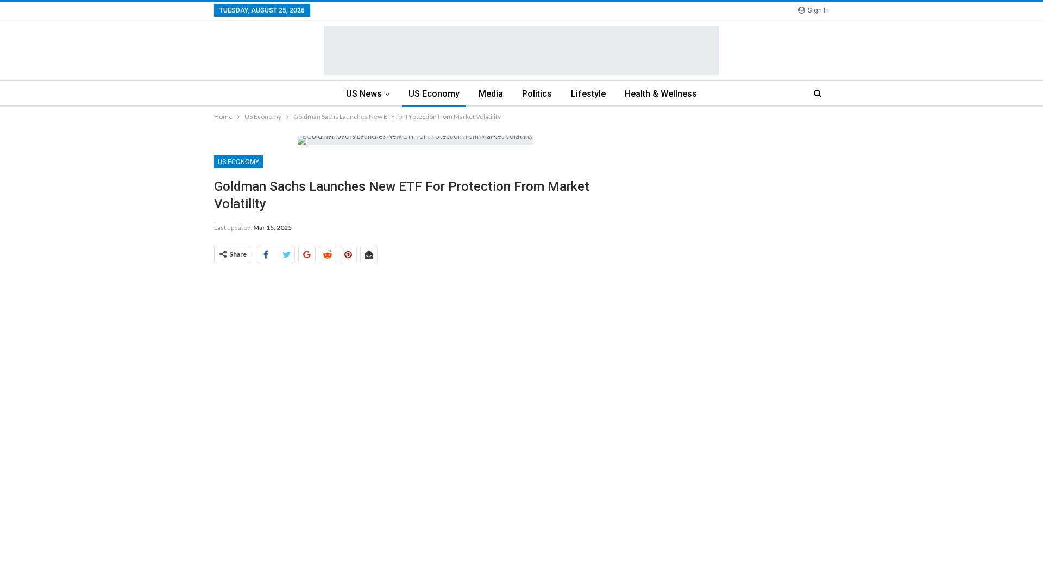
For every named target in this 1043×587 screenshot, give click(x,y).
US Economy (434, 94)
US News (364, 94)
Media (491, 94)
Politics (537, 94)
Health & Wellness (661, 94)
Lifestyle (588, 94)
